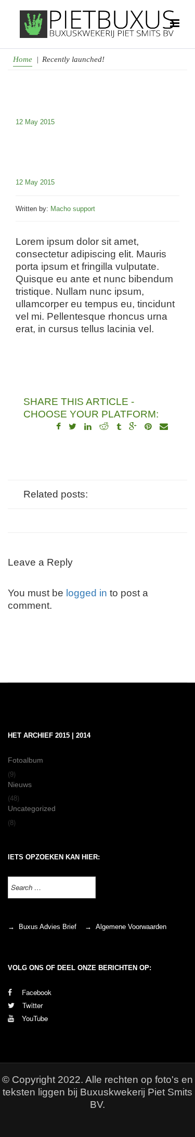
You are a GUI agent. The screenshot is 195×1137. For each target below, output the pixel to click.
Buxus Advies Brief (47, 927)
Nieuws (20, 784)
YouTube (35, 1018)
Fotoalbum (25, 760)
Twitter (32, 1005)
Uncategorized (32, 808)
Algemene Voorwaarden (131, 927)
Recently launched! (90, 146)
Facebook (35, 992)
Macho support (72, 209)
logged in (86, 592)
